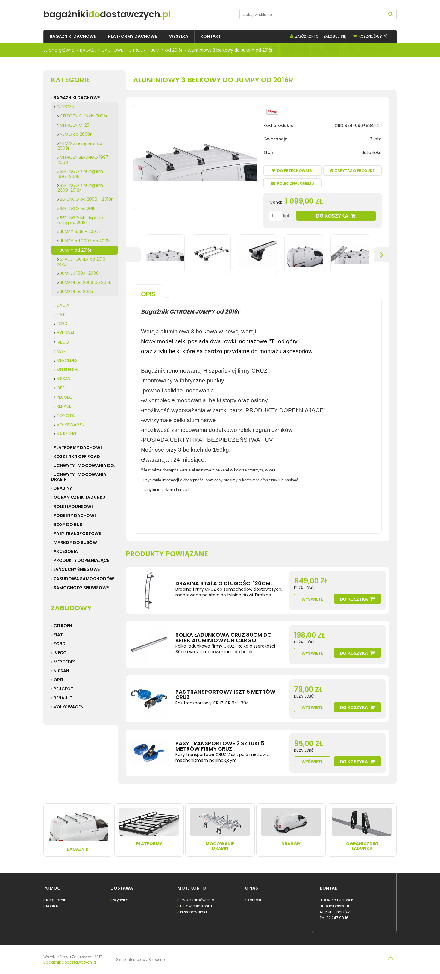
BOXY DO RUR (68, 524)
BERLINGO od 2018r (78, 208)
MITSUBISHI (67, 370)
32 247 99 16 (337, 917)
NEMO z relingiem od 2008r (79, 146)
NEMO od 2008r (76, 134)
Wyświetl (312, 599)
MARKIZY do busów (75, 542)
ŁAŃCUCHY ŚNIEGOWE (77, 569)
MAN (61, 351)
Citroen (63, 626)
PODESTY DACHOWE (75, 515)
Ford (60, 644)
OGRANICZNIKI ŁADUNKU (79, 497)
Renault (63, 698)
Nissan (61, 671)
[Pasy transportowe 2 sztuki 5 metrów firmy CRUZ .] (149, 753)
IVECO (63, 342)
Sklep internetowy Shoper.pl (141, 959)
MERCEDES (67, 360)
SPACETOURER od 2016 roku (81, 261)
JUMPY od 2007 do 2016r (85, 241)
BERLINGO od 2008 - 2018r (86, 199)
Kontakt (53, 905)
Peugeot (63, 689)
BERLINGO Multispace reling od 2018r (80, 220)
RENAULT (65, 406)
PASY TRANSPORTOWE (77, 533)
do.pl (107, 14)
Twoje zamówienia (197, 899)
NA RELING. (67, 434)
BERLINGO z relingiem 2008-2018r (80, 187)
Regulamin (56, 899)
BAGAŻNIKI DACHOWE (77, 98)
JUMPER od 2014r (77, 291)
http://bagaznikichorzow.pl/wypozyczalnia (185, 509)
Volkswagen (69, 707)
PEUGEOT (66, 397)
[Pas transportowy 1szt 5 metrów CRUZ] (149, 699)
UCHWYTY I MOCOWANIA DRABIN (78, 476)
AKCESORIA (66, 551)
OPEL (61, 388)
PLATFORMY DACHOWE (78, 447)
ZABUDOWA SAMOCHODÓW (84, 579)
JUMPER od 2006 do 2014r (86, 282)
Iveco (60, 653)
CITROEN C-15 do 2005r (83, 116)
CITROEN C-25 (74, 125)
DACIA (63, 305)
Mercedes (65, 662)
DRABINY (63, 488)
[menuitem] (73, 36)
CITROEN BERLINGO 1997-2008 (84, 159)
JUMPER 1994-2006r (80, 273)
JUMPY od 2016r (76, 250)
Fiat (58, 635)
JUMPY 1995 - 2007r (80, 232)
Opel (59, 680)
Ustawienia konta (196, 905)
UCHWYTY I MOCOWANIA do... (86, 465)
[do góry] (390, 958)
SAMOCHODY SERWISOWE (81, 588)
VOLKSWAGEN (70, 425)
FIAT (61, 314)
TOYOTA (66, 415)
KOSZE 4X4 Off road (77, 456)
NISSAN (63, 379)
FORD (62, 323)
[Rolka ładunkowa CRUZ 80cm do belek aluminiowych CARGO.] (149, 644)
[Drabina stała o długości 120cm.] (149, 590)
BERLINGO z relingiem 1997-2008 (80, 173)
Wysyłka (120, 899)
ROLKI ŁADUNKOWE (73, 506)
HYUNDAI (65, 333)
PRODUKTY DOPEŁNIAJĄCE (81, 560)
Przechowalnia (193, 911)
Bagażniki (78, 849)
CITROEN (65, 107)
